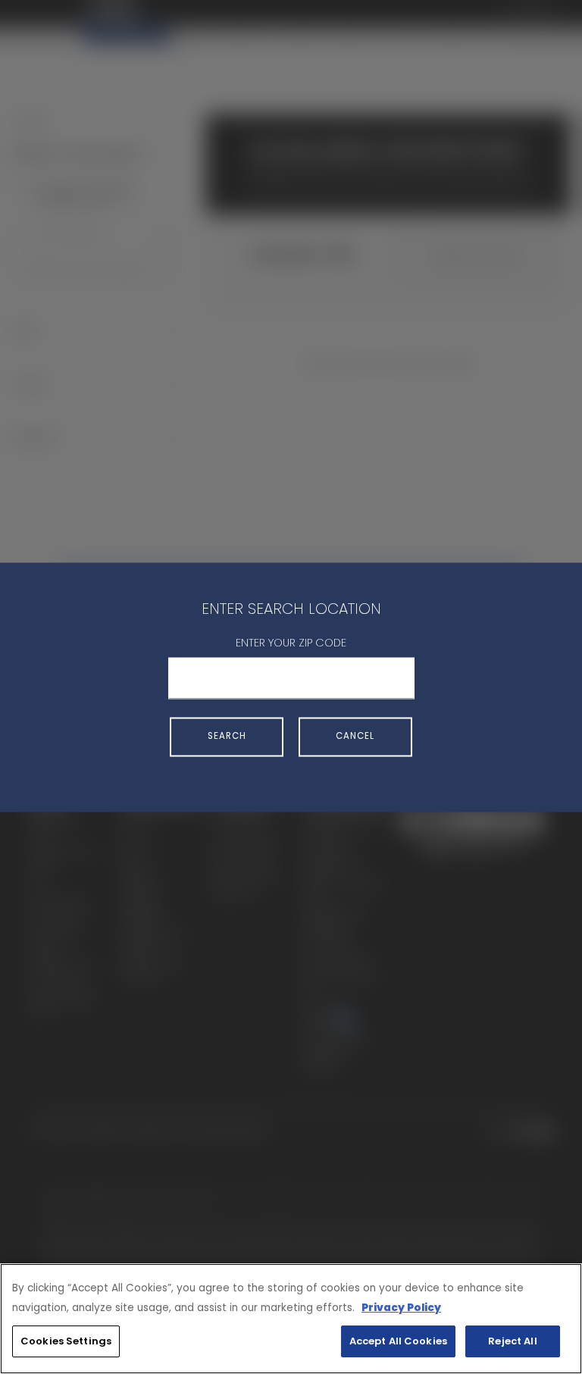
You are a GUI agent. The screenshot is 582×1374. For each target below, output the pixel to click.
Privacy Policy (401, 1307)
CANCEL (355, 737)
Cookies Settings (65, 1341)
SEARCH (227, 737)
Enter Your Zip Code (291, 643)
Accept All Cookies (398, 1341)
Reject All (512, 1341)
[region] (291, 1318)
